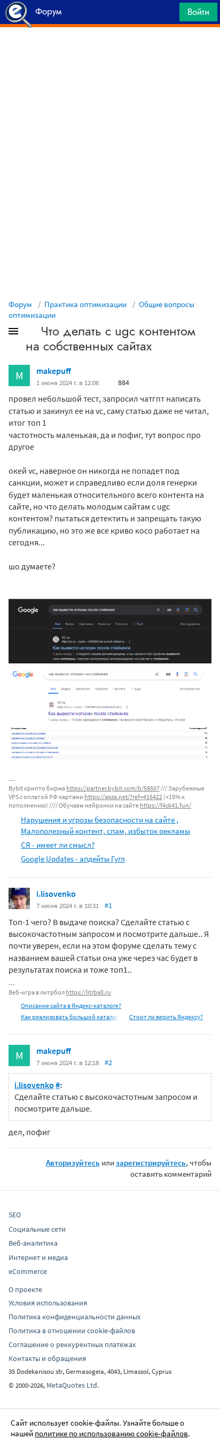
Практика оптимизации (85, 304)
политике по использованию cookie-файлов (111, 1433)
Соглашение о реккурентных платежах (72, 1344)
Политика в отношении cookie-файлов (72, 1330)
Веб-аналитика (33, 1243)
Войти (198, 11)
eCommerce (28, 1271)
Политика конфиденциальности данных (74, 1316)
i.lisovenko (56, 893)
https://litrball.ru (88, 992)
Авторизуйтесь (73, 1162)
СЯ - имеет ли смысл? (58, 845)
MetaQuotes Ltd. (72, 1385)
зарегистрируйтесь (151, 1162)
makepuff (53, 370)
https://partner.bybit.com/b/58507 (113, 788)
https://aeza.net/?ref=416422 (123, 797)
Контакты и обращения (47, 1358)
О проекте (25, 1289)
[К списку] (31, 333)
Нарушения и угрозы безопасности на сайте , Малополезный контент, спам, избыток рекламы (105, 825)
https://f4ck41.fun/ (165, 805)
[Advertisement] (110, 54)
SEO (15, 1214)
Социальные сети (37, 1229)
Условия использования (48, 1303)
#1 (108, 905)
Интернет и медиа (38, 1257)
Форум (20, 304)
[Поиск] (167, 14)
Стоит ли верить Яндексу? (166, 1017)
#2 (108, 1062)
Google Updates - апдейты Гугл (73, 859)
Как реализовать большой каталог (70, 1017)
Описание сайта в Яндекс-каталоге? (71, 1006)
